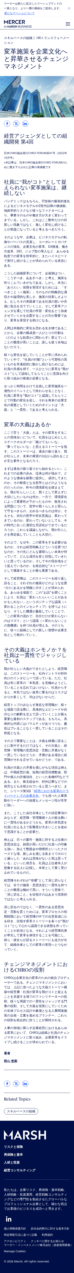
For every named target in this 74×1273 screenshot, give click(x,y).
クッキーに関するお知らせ (47, 1241)
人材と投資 (12, 1162)
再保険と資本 (13, 1154)
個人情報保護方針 (15, 1229)
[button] (69, 8)
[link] (7, 124)
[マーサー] (18, 24)
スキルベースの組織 (18, 38)
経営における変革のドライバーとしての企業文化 (36, 793)
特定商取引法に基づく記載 (20, 1235)
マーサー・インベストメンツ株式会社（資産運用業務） (38, 1245)
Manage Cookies (15, 1251)
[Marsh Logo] (25, 1135)
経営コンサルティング (20, 1170)
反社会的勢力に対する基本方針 (50, 1229)
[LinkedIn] (9, 1219)
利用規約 (47, 1235)
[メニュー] (68, 24)
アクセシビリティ (15, 1241)
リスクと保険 (13, 1146)
